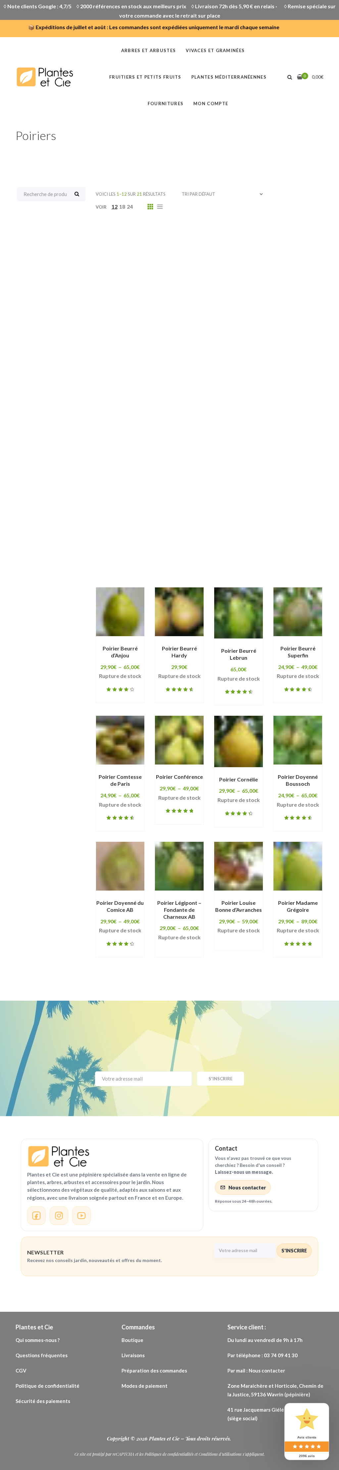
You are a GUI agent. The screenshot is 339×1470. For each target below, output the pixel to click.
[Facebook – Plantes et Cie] (36, 1215)
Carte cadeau (249, 305)
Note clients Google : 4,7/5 (39, 6)
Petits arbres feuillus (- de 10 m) (254, 450)
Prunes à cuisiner (180, 522)
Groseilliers (159, 377)
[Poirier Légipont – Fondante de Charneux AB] (179, 866)
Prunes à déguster (239, 522)
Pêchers (189, 450)
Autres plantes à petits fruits (146, 295)
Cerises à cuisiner (130, 315)
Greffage (307, 367)
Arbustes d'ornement (287, 274)
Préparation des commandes (154, 1370)
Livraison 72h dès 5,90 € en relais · (237, 6)
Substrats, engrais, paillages (145, 543)
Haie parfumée (127, 408)
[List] (160, 206)
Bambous (209, 295)
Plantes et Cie (165, 1438)
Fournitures (224, 346)
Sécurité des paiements (43, 1401)
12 (115, 206)
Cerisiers (239, 315)
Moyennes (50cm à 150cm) (142, 439)
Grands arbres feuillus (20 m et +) (151, 367)
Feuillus (117, 346)
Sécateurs (174, 532)
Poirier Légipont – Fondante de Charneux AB (179, 910)
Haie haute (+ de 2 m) (191, 398)
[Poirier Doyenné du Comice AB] (120, 866)
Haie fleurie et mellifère (249, 388)
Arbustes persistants (199, 285)
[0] (300, 77)
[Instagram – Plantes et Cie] (59, 1215)
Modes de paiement (144, 1386)
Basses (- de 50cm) (194, 305)
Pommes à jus (240, 511)
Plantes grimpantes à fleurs (144, 481)
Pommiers (283, 511)
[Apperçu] (116, 648)
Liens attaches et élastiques (279, 419)
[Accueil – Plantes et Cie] (112, 1156)
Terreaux (258, 543)
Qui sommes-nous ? (38, 1340)
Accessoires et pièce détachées (233, 233)
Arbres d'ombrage (183, 253)
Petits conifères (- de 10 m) (143, 460)
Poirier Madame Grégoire (298, 906)
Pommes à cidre (264, 501)
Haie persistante (180, 408)
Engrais (298, 336)
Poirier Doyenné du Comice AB (120, 906)
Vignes (291, 543)
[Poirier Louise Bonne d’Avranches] (238, 866)
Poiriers (221, 501)
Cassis (287, 305)
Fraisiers (263, 346)
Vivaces (118, 553)
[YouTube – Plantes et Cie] (81, 1215)
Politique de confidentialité (48, 1386)
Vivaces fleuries (197, 563)
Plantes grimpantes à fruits (229, 481)
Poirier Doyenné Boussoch (298, 780)
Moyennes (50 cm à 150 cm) (217, 429)
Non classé (204, 439)
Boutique (132, 1340)
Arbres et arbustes (243, 253)
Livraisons (133, 1355)
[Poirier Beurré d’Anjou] (120, 611)
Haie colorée (270, 377)
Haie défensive (186, 388)
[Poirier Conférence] (179, 740)
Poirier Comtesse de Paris (120, 780)
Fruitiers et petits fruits (172, 357)
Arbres (184, 243)
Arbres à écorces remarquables (247, 243)
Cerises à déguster (190, 315)
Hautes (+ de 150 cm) (135, 419)
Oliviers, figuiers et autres (266, 439)
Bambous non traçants (263, 295)
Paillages (119, 450)
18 (122, 206)
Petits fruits (207, 460)
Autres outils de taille (269, 285)
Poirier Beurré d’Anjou (120, 651)
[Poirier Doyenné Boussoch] (297, 740)
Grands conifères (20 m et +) (245, 367)
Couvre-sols (214, 336)
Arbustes (222, 264)
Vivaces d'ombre (162, 553)
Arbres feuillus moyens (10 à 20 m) (152, 264)
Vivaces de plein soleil (225, 553)
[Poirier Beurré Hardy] (179, 611)
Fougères (184, 346)
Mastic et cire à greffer (138, 429)
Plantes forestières (186, 470)
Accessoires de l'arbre (150, 233)
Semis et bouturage (226, 532)
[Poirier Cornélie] (238, 741)
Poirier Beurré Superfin (297, 651)
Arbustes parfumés (133, 285)
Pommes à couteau (132, 511)
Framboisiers (303, 346)
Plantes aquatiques (261, 460)
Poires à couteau (129, 501)
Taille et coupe (214, 543)
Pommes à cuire (190, 511)
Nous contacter (247, 1187)
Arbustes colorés (223, 274)
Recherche (77, 194)
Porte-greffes (126, 522)
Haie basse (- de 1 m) (214, 377)
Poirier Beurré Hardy (179, 651)
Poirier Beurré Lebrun (238, 654)
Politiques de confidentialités (169, 1454)
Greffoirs (120, 377)
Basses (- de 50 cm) (132, 305)
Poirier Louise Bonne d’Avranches (238, 906)
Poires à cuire (182, 501)
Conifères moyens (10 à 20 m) (223, 326)
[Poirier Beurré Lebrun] (238, 612)
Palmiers (155, 450)
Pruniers (286, 522)
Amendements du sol (135, 243)
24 (130, 206)
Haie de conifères (130, 388)
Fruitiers (118, 357)
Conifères (120, 326)
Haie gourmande (129, 398)
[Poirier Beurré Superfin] (297, 611)
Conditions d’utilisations (220, 1454)
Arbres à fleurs (127, 253)
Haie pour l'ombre (238, 408)
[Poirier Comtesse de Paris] (120, 740)
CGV (21, 1370)
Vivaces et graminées (136, 563)
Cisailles (274, 315)
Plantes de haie (127, 470)
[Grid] (150, 206)
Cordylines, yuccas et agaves (146, 336)
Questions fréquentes (42, 1355)
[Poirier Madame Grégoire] (297, 866)
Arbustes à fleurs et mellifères (148, 274)
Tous (102, 233)
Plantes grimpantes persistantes (151, 491)
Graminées (230, 357)
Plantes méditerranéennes (242, 491)
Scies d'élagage (128, 532)
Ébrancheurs (259, 336)
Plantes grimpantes (250, 470)
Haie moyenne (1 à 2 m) (260, 398)
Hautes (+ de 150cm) (202, 419)
